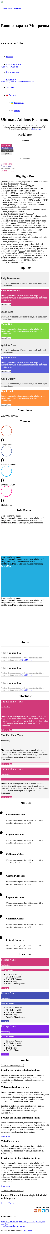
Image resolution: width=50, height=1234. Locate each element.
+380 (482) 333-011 (26, 81)
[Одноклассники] (39, 1210)
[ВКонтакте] (47, 1210)
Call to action (6, 730)
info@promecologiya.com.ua (13, 1226)
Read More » (26, 660)
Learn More (6, 304)
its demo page (36, 129)
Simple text (6, 145)
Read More (5, 1136)
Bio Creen (27, 1231)
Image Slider (6, 154)
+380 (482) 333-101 (27, 1221)
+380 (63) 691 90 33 (9, 1221)
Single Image (7, 148)
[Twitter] (43, 1210)
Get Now (5, 988)
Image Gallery (7, 151)
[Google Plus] (35, 1210)
